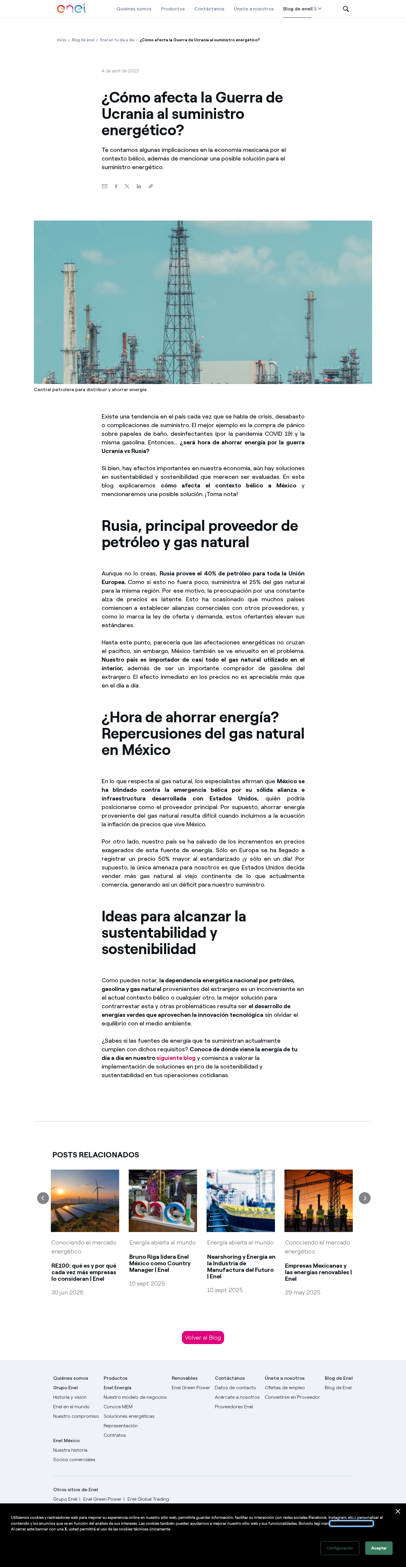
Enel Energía (117, 1387)
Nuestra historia (70, 1450)
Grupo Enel (65, 1387)
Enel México (66, 1440)
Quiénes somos (134, 9)
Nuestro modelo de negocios (135, 1397)
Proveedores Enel (234, 1406)
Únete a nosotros (254, 9)
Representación (121, 1425)
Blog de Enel (338, 1387)
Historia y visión (69, 1397)
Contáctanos (209, 9)
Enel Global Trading (148, 1499)
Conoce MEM (118, 1406)
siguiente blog (176, 1057)
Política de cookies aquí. (351, 1523)
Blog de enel (297, 9)
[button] (105, 187)
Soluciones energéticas (129, 1416)
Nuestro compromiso (76, 1416)
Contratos (115, 1435)
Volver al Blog (203, 1337)
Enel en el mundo (71, 1406)
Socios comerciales (74, 1459)
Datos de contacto (235, 1387)
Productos (173, 9)
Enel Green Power (191, 1387)
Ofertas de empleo (285, 1387)
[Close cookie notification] (398, 1511)
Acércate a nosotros (237, 1397)
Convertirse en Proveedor (292, 1397)
